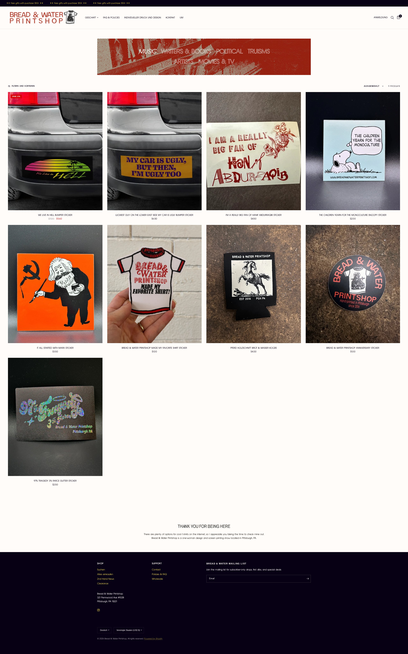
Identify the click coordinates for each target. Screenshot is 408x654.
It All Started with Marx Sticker (55, 348)
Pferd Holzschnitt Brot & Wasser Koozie (253, 348)
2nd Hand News (105, 579)
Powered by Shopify (153, 639)
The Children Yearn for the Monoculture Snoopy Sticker (352, 215)
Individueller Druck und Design (142, 18)
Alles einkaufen (105, 574)
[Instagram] (100, 610)
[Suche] (392, 18)
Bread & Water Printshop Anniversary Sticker (352, 348)
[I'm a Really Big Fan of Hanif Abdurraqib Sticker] (253, 151)
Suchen (101, 570)
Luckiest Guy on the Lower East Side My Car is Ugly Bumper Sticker (154, 215)
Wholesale (157, 579)
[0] (397, 18)
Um (181, 18)
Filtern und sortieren (23, 86)
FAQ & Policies (111, 18)
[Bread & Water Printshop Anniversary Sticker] (353, 284)
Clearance (102, 584)
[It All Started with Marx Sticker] (55, 284)
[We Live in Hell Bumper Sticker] (55, 151)
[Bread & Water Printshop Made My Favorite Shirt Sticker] (154, 284)
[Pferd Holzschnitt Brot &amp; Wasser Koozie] (253, 284)
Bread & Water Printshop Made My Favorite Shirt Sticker (154, 348)
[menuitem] (92, 17)
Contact (156, 570)
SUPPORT (157, 563)
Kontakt (170, 18)
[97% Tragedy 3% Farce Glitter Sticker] (55, 417)
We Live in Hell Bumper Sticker (55, 215)
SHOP (100, 563)
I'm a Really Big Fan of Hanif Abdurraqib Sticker (253, 215)
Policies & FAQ (159, 574)
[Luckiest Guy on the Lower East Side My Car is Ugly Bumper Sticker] (154, 151)
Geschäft (90, 18)
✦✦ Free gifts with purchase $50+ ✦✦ (58, 3)
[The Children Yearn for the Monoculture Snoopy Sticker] (353, 151)
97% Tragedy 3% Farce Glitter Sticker (55, 481)
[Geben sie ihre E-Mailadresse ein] (307, 579)
